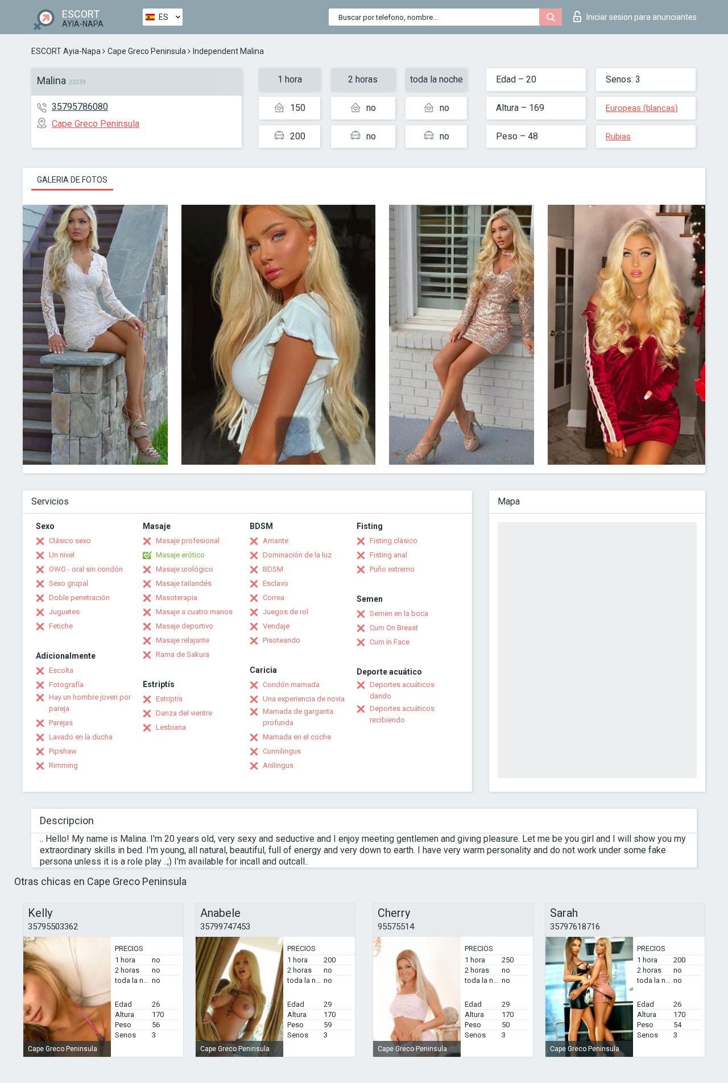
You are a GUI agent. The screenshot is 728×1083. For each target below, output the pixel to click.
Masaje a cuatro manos (194, 611)
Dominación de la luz (297, 555)
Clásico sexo (70, 540)
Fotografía (66, 684)
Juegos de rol (285, 611)
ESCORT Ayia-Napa (66, 51)
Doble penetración (79, 597)
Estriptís (169, 699)
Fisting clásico (393, 540)
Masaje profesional (188, 540)
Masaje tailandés (184, 583)
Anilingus (278, 765)
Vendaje (276, 626)
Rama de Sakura (182, 654)
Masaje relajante (182, 640)
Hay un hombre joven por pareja (90, 703)
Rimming (63, 765)
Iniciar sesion (641, 17)
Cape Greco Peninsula (146, 51)
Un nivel (62, 555)
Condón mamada (291, 684)
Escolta (61, 670)
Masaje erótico (180, 555)
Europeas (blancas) (642, 108)
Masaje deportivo (184, 626)
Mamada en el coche (297, 737)
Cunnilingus (282, 751)
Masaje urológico (184, 569)
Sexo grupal (68, 583)
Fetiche (61, 626)
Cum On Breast (394, 627)
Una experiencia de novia (304, 699)
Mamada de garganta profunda (298, 717)
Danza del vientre (184, 713)
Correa (273, 597)
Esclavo (275, 583)
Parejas (61, 722)
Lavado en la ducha (81, 737)
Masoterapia (176, 597)
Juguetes (64, 611)
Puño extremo (392, 569)
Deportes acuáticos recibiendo (402, 714)
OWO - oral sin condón (86, 569)
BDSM (273, 569)
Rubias (618, 136)
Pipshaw (63, 751)
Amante (275, 540)
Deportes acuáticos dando (402, 690)
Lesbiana (171, 727)
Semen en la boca (399, 613)
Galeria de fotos (72, 179)
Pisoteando (281, 640)
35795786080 (80, 106)
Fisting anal (388, 555)
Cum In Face (390, 642)
